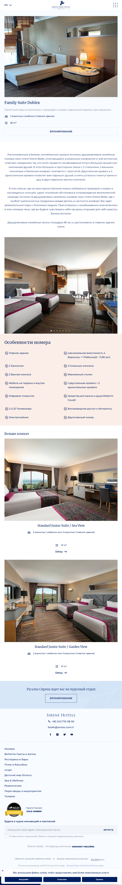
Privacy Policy (73, 865)
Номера (9, 748)
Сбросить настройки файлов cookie (33, 858)
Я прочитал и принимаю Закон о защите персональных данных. (46, 836)
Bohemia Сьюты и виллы (20, 754)
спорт (8, 770)
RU (6, 5)
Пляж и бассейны (15, 764)
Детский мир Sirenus (18, 775)
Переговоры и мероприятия (23, 791)
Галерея (9, 796)
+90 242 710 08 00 (63, 721)
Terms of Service (90, 865)
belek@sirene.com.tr (61, 727)
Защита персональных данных (72, 858)
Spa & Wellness (13, 780)
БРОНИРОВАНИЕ (61, 131)
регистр (108, 829)
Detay (59, 551)
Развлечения (13, 785)
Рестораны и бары (16, 759)
